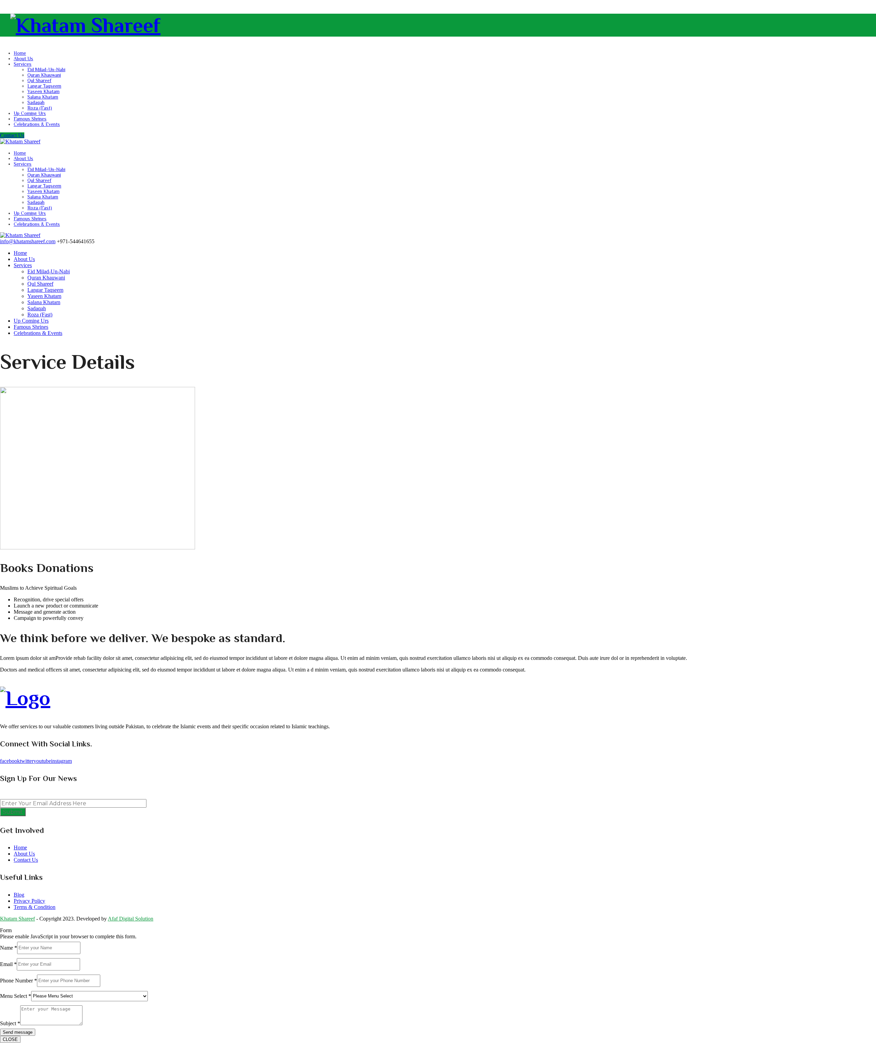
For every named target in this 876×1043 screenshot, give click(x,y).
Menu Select (15, 996)
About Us (23, 58)
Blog (19, 895)
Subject (10, 1023)
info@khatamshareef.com (27, 241)
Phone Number (18, 980)
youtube (42, 761)
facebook (10, 761)
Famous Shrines (30, 118)
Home (20, 53)
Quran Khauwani (44, 75)
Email (8, 964)
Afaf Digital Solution (130, 919)
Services (22, 64)
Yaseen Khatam (43, 91)
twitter (27, 761)
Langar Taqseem (44, 86)
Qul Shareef (39, 80)
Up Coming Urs (30, 113)
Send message (18, 1032)
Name (8, 947)
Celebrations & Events (37, 124)
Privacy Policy (29, 901)
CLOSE (10, 1039)
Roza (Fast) (39, 107)
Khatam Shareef (17, 919)
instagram (61, 761)
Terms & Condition (34, 907)
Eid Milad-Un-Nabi (46, 69)
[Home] (20, 235)
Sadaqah (35, 102)
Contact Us (12, 135)
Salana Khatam (42, 97)
